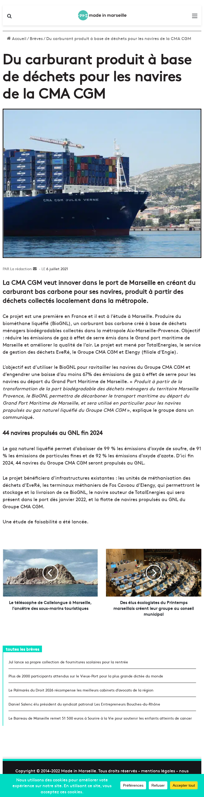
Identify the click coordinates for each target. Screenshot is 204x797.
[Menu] (194, 17)
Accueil (18, 38)
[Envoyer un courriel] (35, 268)
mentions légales (158, 770)
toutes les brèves (22, 649)
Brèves (36, 38)
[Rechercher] (9, 17)
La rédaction (21, 268)
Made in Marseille (78, 770)
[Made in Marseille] (102, 15)
